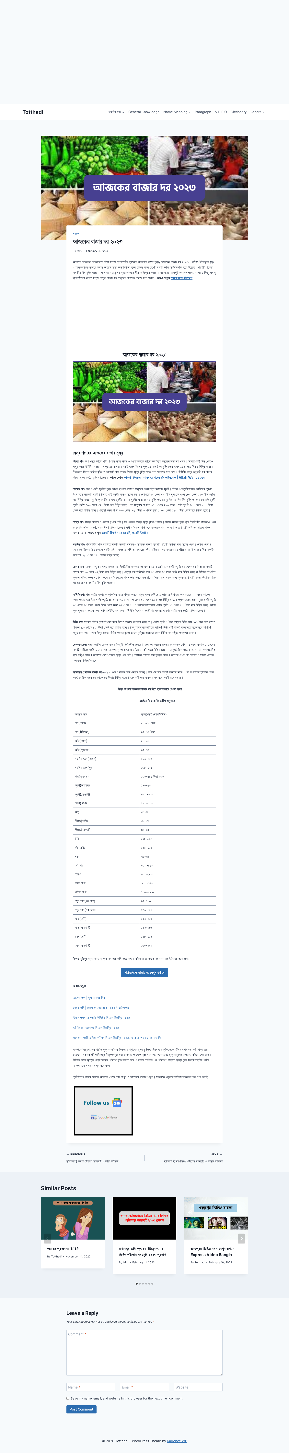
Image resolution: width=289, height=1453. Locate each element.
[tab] (137, 1284)
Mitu (79, 250)
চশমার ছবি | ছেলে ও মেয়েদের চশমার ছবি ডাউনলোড (101, 1008)
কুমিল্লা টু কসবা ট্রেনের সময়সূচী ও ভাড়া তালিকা (92, 1158)
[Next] (241, 1239)
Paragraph (203, 112)
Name (74, 1387)
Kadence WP (177, 1441)
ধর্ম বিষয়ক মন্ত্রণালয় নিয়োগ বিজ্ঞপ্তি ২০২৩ (96, 1028)
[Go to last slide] (47, 1239)
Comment (77, 1334)
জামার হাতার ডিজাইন (181, 278)
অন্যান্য (76, 233)
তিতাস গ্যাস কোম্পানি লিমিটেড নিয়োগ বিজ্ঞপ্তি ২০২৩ (101, 1018)
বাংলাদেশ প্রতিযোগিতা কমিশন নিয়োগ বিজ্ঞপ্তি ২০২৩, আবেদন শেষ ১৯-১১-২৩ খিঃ (117, 1038)
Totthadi (56, 1256)
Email (127, 1387)
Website (182, 1387)
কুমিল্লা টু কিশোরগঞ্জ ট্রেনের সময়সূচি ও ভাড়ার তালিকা (193, 1158)
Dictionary (239, 112)
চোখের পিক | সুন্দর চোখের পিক (89, 998)
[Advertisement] (118, 76)
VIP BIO (221, 112)
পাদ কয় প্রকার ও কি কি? (63, 1248)
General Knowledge (143, 112)
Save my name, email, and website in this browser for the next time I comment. (127, 1398)
